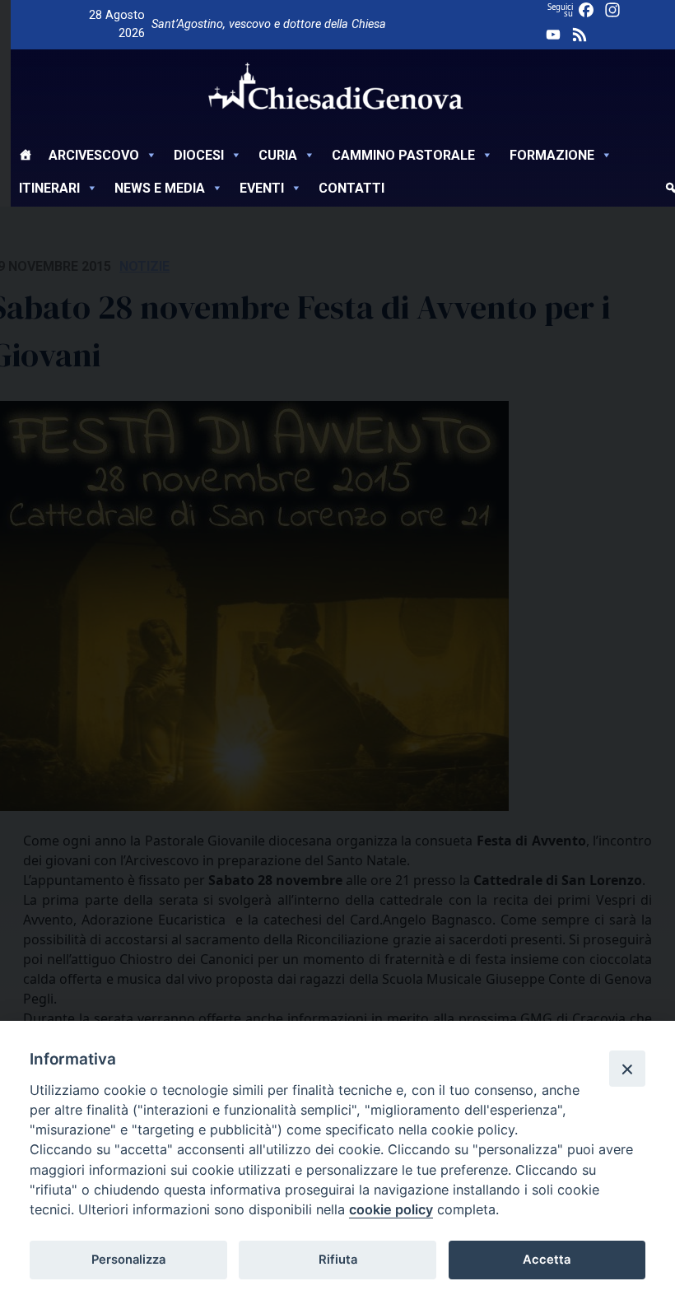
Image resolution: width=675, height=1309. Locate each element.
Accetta (546, 1259)
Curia (277, 155)
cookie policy (391, 1209)
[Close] (627, 1068)
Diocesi (199, 155)
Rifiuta (338, 1259)
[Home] (25, 157)
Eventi (262, 188)
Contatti (351, 188)
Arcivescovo (94, 155)
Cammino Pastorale (403, 155)
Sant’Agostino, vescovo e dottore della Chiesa (268, 24)
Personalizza (128, 1259)
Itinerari (49, 188)
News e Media (159, 188)
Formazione (552, 155)
